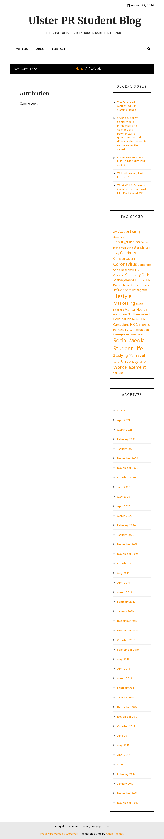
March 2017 (124, 765)
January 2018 (125, 698)
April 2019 (123, 583)
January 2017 (125, 784)
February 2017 (126, 774)
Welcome (23, 49)
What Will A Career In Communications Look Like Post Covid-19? (132, 189)
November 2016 (127, 803)
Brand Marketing (123, 248)
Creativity (133, 275)
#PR (115, 232)
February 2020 (126, 526)
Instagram (139, 290)
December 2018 (127, 621)
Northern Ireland (139, 314)
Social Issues (137, 335)
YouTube (118, 373)
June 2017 (123, 736)
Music (116, 315)
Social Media (129, 341)
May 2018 (123, 660)
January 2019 (125, 612)
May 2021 (123, 411)
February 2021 (126, 440)
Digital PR (142, 280)
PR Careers (140, 324)
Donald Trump (121, 285)
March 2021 (124, 430)
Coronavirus (125, 264)
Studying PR (123, 356)
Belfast (145, 242)
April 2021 (123, 420)
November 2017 (127, 717)
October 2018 (126, 640)
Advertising (129, 231)
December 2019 (127, 545)
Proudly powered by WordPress (59, 834)
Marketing (124, 303)
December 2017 (127, 707)
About (41, 49)
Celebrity (128, 253)
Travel (139, 355)
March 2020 (125, 516)
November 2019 (127, 554)
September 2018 (128, 650)
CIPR (133, 259)
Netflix (123, 315)
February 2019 (126, 602)
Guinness (135, 285)
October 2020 (126, 478)
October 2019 (126, 564)
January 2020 (125, 535)
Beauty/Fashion (126, 242)
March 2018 (124, 679)
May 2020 (123, 497)
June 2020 (123, 487)
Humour (145, 285)
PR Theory (118, 330)
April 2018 (123, 669)
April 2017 (123, 755)
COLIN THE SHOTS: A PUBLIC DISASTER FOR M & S (131, 161)
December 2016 (127, 794)
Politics (136, 319)
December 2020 (127, 459)
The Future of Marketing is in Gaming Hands (127, 106)
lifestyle (122, 296)
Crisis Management (131, 277)
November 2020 (127, 468)
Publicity (129, 330)
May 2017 (123, 746)
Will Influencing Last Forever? (130, 175)
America (118, 237)
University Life (133, 362)
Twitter (116, 362)
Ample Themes (114, 834)
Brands (139, 248)
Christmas (121, 259)
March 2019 (124, 592)
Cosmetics (118, 275)
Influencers (122, 290)
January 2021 (125, 449)
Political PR (122, 319)
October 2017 (126, 727)
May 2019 (123, 573)
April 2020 (124, 507)
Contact (58, 49)
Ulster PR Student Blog (85, 20)
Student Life (128, 348)
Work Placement (129, 367)
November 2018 (127, 631)
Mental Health (135, 310)
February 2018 (126, 688)
